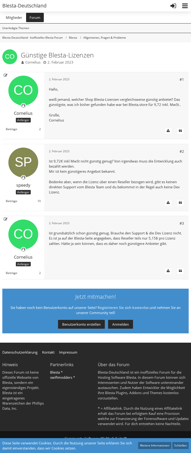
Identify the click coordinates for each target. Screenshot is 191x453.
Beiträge (11, 129)
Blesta (55, 372)
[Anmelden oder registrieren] (173, 5)
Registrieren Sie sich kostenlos (123, 307)
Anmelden (120, 324)
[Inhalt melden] (168, 130)
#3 (182, 223)
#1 (182, 79)
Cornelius (33, 62)
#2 (182, 151)
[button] (185, 5)
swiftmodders (61, 377)
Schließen (180, 445)
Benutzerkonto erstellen (81, 324)
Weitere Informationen (154, 445)
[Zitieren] (180, 130)
